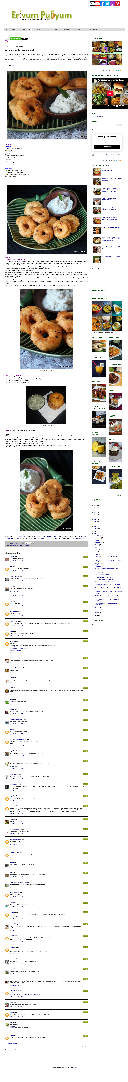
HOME (7, 29)
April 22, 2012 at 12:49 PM (17, 963)
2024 (95, 507)
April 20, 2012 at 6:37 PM (16, 571)
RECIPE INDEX (25, 29)
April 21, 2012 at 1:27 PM (16, 887)
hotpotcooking (14, 611)
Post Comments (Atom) (19, 1050)
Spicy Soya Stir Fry (100, 564)
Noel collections (14, 916)
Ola (11, 586)
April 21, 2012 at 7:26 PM (16, 930)
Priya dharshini (14, 751)
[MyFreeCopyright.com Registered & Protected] (105, 155)
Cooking (12, 593)
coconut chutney (43, 285)
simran (12, 862)
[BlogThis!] (28, 543)
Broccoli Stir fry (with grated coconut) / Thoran (107, 568)
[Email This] (26, 543)
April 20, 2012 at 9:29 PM (16, 682)
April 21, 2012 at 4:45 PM (16, 918)
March (97, 607)
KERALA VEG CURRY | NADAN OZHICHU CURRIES (110, 169)
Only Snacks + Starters (51, 538)
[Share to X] (30, 543)
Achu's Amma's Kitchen (17, 719)
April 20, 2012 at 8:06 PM (16, 662)
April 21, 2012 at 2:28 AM (16, 813)
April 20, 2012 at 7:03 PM (16, 596)
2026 (95, 503)
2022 (95, 512)
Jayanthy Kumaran (15, 839)
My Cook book (39, 538)
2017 (95, 524)
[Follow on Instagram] (6, 42)
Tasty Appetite (13, 844)
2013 (95, 531)
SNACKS (27, 545)
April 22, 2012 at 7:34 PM (16, 973)
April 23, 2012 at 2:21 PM (16, 1016)
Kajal (11, 1002)
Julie (11, 1022)
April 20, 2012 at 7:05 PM (16, 606)
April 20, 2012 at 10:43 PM (17, 714)
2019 (95, 519)
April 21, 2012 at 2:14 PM (16, 897)
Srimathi (13, 1026)
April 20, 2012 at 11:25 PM (17, 734)
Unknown (12, 947)
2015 (95, 526)
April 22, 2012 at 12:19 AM (17, 942)
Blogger (76, 1067)
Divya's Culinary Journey (16, 647)
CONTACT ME (79, 29)
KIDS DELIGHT (21, 545)
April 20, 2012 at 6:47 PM (16, 581)
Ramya (12, 902)
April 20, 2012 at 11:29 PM (17, 745)
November (98, 538)
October (97, 540)
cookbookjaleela (14, 892)
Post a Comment (12, 1043)
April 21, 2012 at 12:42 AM (17, 769)
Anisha (12, 1012)
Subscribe (107, 147)
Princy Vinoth (13, 621)
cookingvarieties (14, 979)
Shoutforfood (13, 658)
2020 (95, 517)
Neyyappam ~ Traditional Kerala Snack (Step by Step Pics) (110, 208)
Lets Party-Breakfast (15, 650)
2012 (95, 533)
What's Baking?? (14, 924)
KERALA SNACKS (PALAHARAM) (111, 227)
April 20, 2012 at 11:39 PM (17, 755)
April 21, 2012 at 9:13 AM (16, 857)
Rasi (11, 761)
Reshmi (12, 912)
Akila (11, 601)
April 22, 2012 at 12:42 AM (17, 953)
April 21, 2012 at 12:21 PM (17, 867)
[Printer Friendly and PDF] (15, 39)
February (97, 610)
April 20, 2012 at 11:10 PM (17, 724)
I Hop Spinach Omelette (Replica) (104, 577)
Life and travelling (14, 592)
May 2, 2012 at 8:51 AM (16, 1040)
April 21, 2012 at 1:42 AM (16, 790)
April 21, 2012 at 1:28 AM (16, 779)
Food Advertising (112, 495)
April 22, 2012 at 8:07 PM (16, 985)
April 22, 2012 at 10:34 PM (17, 1006)
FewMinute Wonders (15, 806)
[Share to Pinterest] (33, 543)
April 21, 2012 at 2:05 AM (16, 800)
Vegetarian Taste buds (79, 538)
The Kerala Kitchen (19, 536)
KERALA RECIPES (39, 29)
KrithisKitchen (14, 990)
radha (11, 699)
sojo (11, 566)
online (93, 628)
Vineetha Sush (14, 784)
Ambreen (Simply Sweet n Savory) (19, 882)
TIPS (49, 29)
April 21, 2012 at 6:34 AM (16, 833)
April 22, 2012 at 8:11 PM (16, 996)
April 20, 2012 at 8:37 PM (16, 672)
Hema (11, 819)
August (97, 545)
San (11, 687)
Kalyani (12, 556)
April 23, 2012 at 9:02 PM (16, 1030)
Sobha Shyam (14, 774)
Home (46, 1047)
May (96, 552)
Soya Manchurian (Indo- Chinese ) (104, 582)
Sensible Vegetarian (15, 668)
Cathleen (12, 709)
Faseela (12, 729)
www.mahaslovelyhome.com (18, 739)
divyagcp (12, 641)
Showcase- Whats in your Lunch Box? (20, 648)
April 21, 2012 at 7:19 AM (16, 847)
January (97, 612)
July (96, 547)
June (96, 549)
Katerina (12, 959)
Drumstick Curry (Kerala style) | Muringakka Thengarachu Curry (110, 218)
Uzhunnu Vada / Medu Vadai (102, 574)
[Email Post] (22, 543)
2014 (95, 529)
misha (11, 872)
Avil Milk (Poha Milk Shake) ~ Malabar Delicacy (110, 199)
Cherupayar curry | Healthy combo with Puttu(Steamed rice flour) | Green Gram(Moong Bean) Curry (112, 190)
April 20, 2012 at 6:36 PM (16, 561)
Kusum (12, 1035)
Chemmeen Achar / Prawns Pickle (104, 579)
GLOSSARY (68, 29)
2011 (95, 615)
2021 (95, 514)
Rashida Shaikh (14, 852)
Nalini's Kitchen (14, 576)
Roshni (12, 677)
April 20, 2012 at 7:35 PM (16, 626)
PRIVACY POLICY (93, 29)
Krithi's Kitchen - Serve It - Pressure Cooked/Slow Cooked (25, 994)
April (96, 554)
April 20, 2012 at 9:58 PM (16, 694)
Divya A (12, 935)
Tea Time (55, 536)
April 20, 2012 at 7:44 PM (16, 635)
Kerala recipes (13, 545)
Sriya (11, 631)
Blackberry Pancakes (100, 566)
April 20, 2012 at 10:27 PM (17, 704)
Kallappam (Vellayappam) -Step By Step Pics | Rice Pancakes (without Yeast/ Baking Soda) (111, 239)
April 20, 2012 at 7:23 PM (16, 616)
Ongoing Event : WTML (16, 766)
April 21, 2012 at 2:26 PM (16, 907)
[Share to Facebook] (32, 543)
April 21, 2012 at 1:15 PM (16, 877)
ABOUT (15, 29)
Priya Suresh (13, 796)
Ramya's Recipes (47, 536)
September (98, 542)
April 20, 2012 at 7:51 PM (16, 652)
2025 (95, 505)
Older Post (84, 1047)
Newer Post (9, 1047)
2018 (95, 521)
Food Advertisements (105, 70)
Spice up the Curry (15, 829)
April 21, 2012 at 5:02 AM (16, 824)
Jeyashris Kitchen (15, 969)
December (98, 535)
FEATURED (57, 29)
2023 (95, 510)
